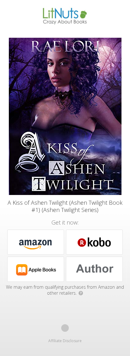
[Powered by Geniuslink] (65, 328)
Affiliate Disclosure (65, 340)
